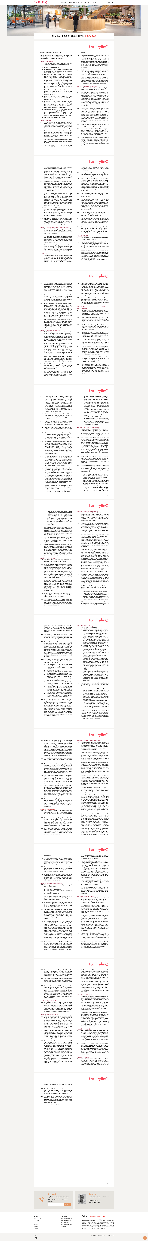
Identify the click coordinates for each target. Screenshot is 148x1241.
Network (86, 2)
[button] (63, 2)
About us (36, 1226)
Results (80, 2)
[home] (41, 2)
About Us (93, 2)
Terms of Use (92, 1235)
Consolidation (73, 2)
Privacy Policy (101, 1235)
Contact (36, 1228)
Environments (63, 2)
